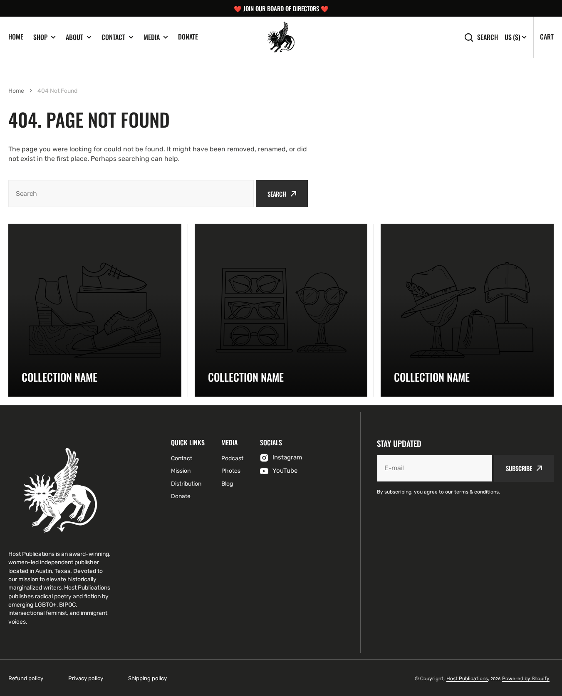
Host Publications (467, 678)
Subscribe (519, 468)
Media (152, 37)
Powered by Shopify (526, 678)
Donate (188, 37)
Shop (40, 37)
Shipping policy (147, 678)
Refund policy (25, 678)
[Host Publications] (281, 37)
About (74, 37)
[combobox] (131, 193)
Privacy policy (85, 678)
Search (487, 37)
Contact (113, 37)
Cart (547, 37)
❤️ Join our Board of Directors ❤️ (281, 8)
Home (15, 37)
